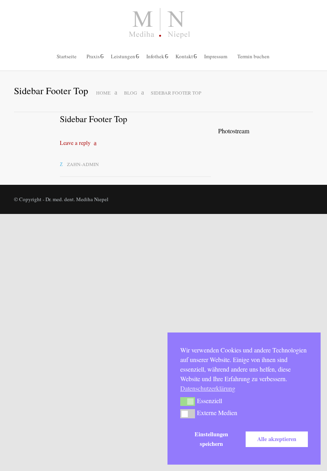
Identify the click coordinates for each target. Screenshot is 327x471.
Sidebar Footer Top (93, 119)
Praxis (93, 56)
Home (103, 92)
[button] (187, 401)
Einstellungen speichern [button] (211, 439)
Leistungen (123, 56)
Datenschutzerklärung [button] (207, 388)
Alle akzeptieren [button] (276, 439)
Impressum (215, 56)
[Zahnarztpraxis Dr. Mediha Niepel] (163, 23)
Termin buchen (253, 56)
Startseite (67, 56)
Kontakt (184, 56)
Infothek (155, 56)
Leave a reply (75, 142)
